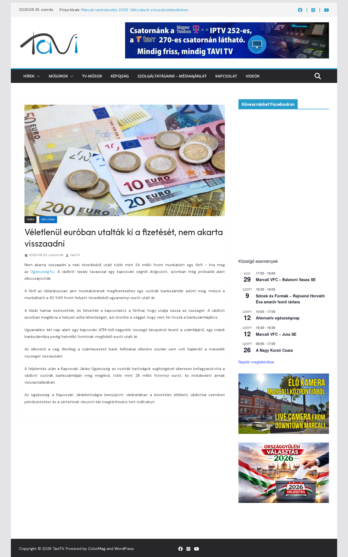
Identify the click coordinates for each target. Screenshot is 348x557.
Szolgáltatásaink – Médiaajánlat (172, 76)
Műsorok (58, 76)
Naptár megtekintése (256, 362)
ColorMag (96, 548)
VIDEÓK (253, 76)
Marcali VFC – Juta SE (276, 334)
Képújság (120, 76)
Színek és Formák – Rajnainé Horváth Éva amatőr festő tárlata (290, 299)
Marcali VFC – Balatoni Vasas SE (286, 279)
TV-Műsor (92, 76)
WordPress (124, 548)
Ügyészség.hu (42, 271)
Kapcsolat (226, 76)
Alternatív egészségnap (278, 317)
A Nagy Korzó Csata (274, 350)
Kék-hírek (48, 219)
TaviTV (75, 255)
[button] (37, 76)
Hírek (29, 76)
